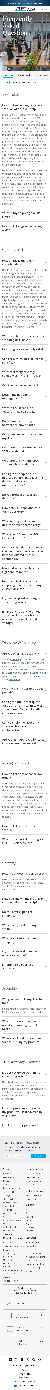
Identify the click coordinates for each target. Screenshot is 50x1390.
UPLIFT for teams (33, 1173)
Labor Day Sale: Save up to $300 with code (25, 3)
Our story (7, 1242)
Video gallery (9, 1273)
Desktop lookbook (34, 1260)
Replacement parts (34, 1253)
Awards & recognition (12, 1270)
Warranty (29, 1224)
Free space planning (34, 1177)
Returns (29, 1220)
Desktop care (32, 1249)
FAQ (27, 1209)
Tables (6, 1184)
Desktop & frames (11, 1188)
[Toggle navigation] (4, 9)
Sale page (16, 659)
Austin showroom (33, 1195)
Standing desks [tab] (24, 75)
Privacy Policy (25, 1373)
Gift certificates (10, 1213)
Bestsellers (8, 1173)
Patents (25, 1370)
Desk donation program (10, 1265)
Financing (30, 1227)
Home (5, 82)
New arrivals (8, 1177)
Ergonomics (8, 1250)
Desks (6, 1181)
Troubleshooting (33, 1246)
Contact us (30, 1213)
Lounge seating (10, 1202)
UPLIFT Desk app (33, 1267)
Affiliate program (10, 1280)
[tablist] (25, 75)
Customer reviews (11, 1277)
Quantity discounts (34, 1181)
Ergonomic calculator (35, 1264)
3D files (29, 1271)
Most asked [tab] (8, 75)
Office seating (9, 1199)
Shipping (29, 1216)
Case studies (31, 1184)
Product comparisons (35, 1257)
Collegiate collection (12, 1227)
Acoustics (7, 1210)
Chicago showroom (34, 1199)
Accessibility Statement (25, 1381)
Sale (5, 1217)
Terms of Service (25, 1377)
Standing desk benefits (13, 1246)
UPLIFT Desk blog (11, 1260)
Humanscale (8, 1230)
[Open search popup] (42, 9)
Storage (6, 1195)
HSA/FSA (29, 1231)
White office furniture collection (12, 1222)
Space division (9, 1206)
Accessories (8, 1191)
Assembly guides (33, 1242)
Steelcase (7, 1234)
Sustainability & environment (10, 1255)
